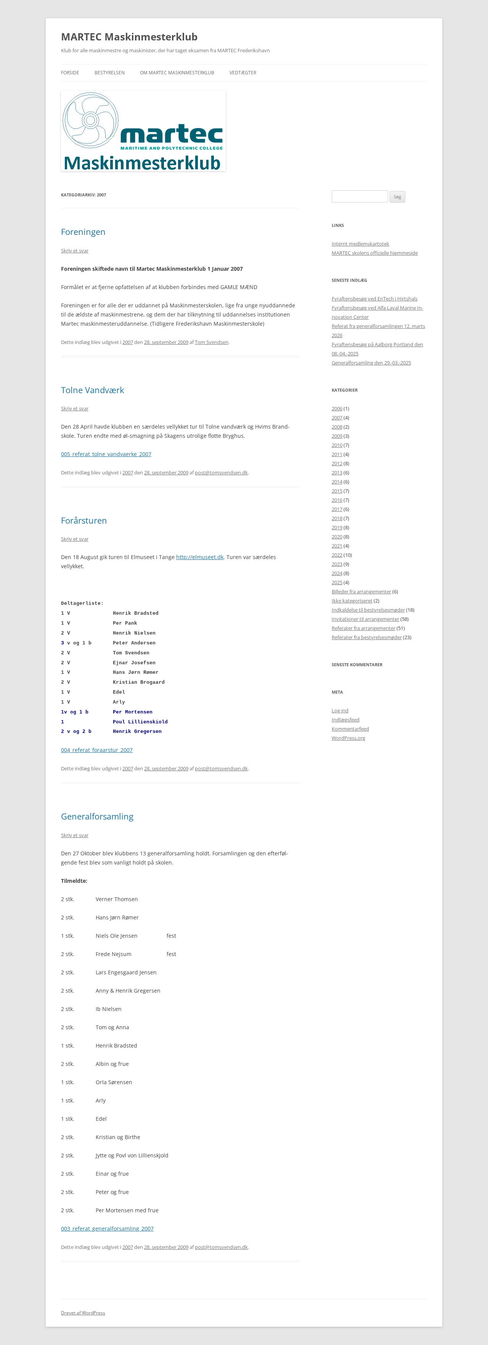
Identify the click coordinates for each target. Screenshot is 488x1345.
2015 (337, 490)
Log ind (340, 710)
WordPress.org (348, 737)
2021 (337, 545)
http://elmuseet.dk (199, 557)
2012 (337, 463)
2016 (337, 500)
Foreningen (83, 231)
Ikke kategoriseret (352, 600)
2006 (337, 408)
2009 (337, 435)
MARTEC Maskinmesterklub (129, 36)
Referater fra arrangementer (363, 628)
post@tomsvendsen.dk (221, 472)
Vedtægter (243, 72)
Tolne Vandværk (92, 389)
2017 (337, 509)
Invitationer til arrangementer (365, 618)
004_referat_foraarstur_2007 (97, 750)
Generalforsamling (97, 816)
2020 (337, 536)
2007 (127, 342)
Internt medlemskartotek (360, 243)
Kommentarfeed (350, 728)
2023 (337, 564)
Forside (70, 72)
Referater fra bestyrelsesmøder (367, 637)
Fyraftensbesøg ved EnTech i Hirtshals (374, 298)
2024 (337, 573)
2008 (337, 426)
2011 (337, 454)
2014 (337, 481)
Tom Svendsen (211, 342)
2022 (337, 554)
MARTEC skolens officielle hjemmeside (375, 252)
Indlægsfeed (346, 719)
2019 (337, 527)
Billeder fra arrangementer (361, 591)
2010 (337, 445)
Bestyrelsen (110, 72)
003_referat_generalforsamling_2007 (107, 1228)
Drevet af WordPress (83, 1313)
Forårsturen (84, 520)
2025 (337, 582)
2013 (337, 472)
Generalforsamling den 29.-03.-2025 (371, 362)
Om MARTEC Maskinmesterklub (177, 72)
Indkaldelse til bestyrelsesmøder (368, 609)
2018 (337, 518)
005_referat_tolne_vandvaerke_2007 (106, 454)
